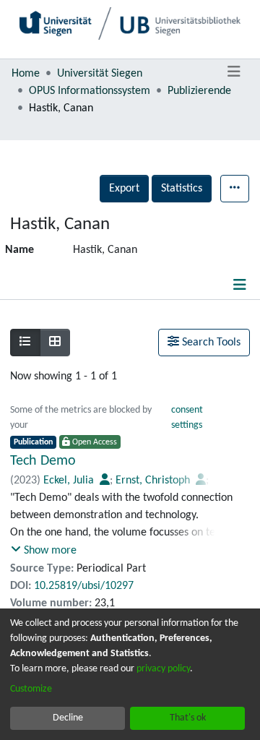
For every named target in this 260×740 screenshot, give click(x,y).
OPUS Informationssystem (89, 91)
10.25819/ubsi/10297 (84, 586)
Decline (68, 718)
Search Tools (209, 342)
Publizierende (199, 91)
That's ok (188, 718)
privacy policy (163, 668)
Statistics (181, 188)
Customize (31, 689)
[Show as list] (25, 342)
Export (124, 188)
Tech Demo (43, 461)
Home (26, 73)
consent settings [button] (187, 418)
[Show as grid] (55, 342)
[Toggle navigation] (233, 72)
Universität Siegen (99, 73)
